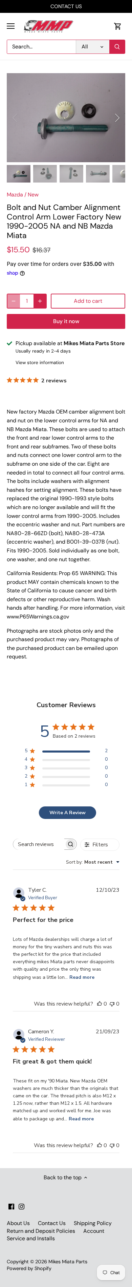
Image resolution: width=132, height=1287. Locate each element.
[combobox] (92, 862)
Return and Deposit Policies (41, 1231)
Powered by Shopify (29, 1268)
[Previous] (15, 117)
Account (93, 1231)
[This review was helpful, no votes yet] (99, 1004)
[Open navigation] (11, 26)
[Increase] (40, 301)
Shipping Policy (93, 1223)
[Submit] (117, 47)
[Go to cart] (118, 26)
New (33, 194)
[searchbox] (39, 844)
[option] (66, 117)
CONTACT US (66, 6)
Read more (81, 977)
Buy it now (66, 321)
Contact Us (52, 1223)
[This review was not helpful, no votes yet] (112, 1004)
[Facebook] (11, 1206)
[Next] (116, 117)
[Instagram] (21, 1206)
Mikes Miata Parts (67, 1262)
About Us (18, 1223)
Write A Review (67, 812)
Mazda (15, 194)
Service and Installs (31, 1238)
